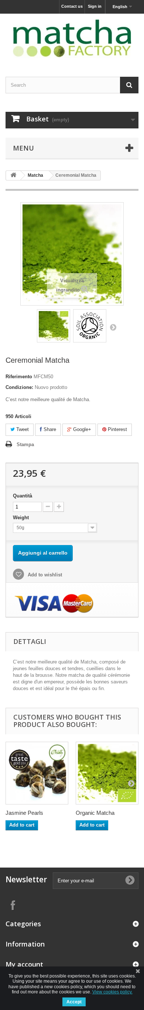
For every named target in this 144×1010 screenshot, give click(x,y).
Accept (74, 1001)
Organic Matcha (95, 813)
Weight (21, 517)
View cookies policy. (112, 992)
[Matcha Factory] (72, 38)
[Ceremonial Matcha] (53, 326)
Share (49, 429)
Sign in (95, 6)
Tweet (22, 429)
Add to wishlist (44, 575)
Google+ (81, 429)
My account (24, 964)
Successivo (113, 327)
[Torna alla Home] (13, 175)
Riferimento (19, 376)
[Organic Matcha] (107, 773)
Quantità (22, 496)
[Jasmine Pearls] (37, 773)
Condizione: (19, 387)
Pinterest (116, 429)
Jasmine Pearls (24, 813)
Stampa (25, 444)
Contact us (72, 6)
